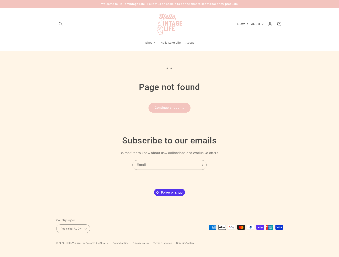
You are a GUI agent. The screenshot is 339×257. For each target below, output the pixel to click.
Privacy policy (141, 243)
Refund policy (121, 243)
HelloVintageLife (75, 243)
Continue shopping (169, 107)
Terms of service (162, 243)
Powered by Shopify (97, 243)
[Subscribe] (201, 165)
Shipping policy (185, 243)
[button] (60, 23)
